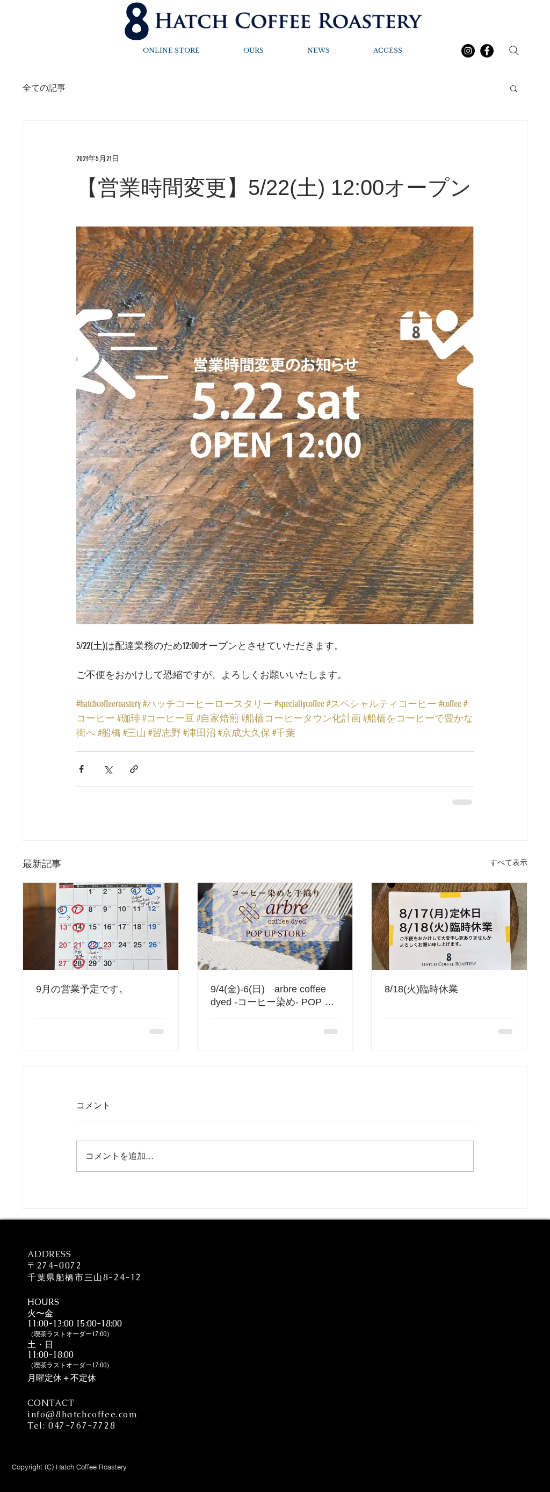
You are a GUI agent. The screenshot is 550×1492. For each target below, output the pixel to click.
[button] (514, 88)
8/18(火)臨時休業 (421, 989)
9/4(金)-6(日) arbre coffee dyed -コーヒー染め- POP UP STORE (274, 996)
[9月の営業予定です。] (100, 926)
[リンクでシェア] (134, 769)
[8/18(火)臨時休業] (449, 926)
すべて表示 (508, 862)
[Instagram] (468, 50)
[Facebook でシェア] (81, 769)
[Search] (514, 50)
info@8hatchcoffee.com (82, 1414)
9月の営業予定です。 (82, 989)
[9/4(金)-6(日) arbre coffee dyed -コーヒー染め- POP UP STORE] (275, 926)
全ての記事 (44, 88)
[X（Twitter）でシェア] (108, 769)
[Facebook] (487, 50)
